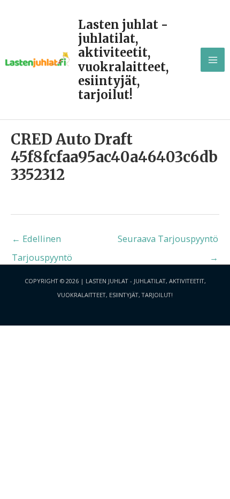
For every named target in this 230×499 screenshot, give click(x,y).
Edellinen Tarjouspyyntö (42, 241)
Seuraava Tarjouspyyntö (168, 241)
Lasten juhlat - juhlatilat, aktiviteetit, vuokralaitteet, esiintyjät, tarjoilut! (123, 59)
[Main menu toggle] (213, 60)
